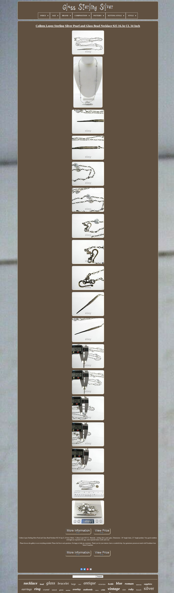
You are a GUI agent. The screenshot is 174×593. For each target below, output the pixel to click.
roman (129, 583)
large (73, 584)
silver (149, 588)
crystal (46, 589)
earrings (27, 589)
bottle (110, 584)
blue (119, 583)
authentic (88, 589)
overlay (77, 589)
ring (37, 589)
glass (50, 583)
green (61, 590)
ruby (131, 589)
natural (54, 590)
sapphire (148, 584)
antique (90, 583)
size (124, 589)
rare (79, 584)
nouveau (138, 584)
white (103, 590)
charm (96, 590)
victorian (101, 584)
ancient (68, 590)
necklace (30, 583)
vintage (114, 588)
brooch (138, 590)
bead (42, 584)
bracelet (63, 583)
